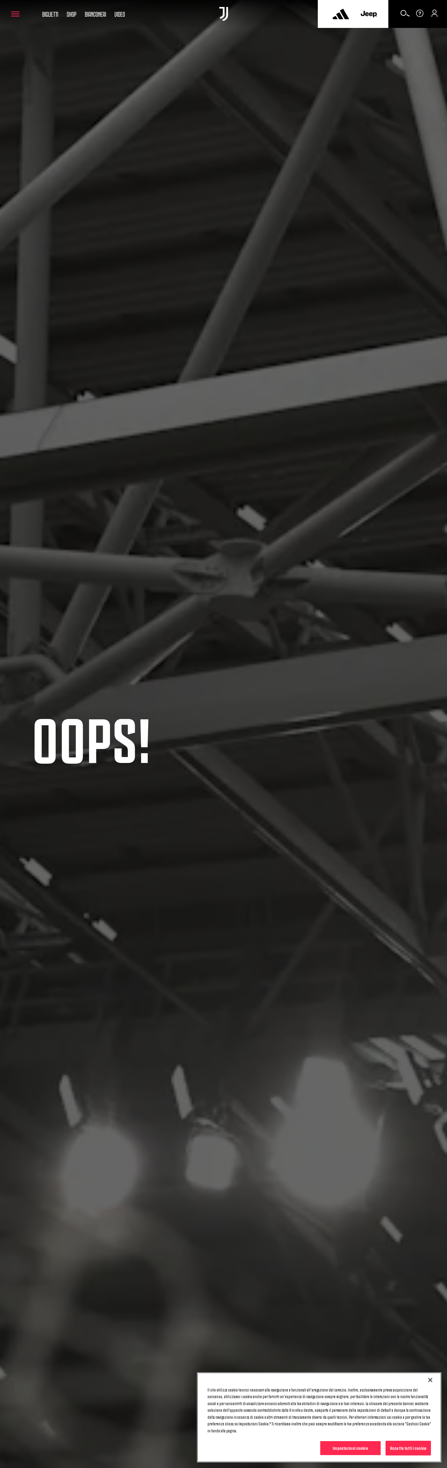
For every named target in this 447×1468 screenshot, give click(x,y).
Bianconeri (95, 13)
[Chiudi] (430, 1380)
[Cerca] (405, 16)
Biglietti (50, 13)
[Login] (434, 16)
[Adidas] (340, 14)
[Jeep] (368, 14)
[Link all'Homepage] (223, 13)
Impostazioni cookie (350, 1448)
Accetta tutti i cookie (408, 1448)
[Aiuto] (419, 16)
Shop (71, 13)
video (120, 13)
